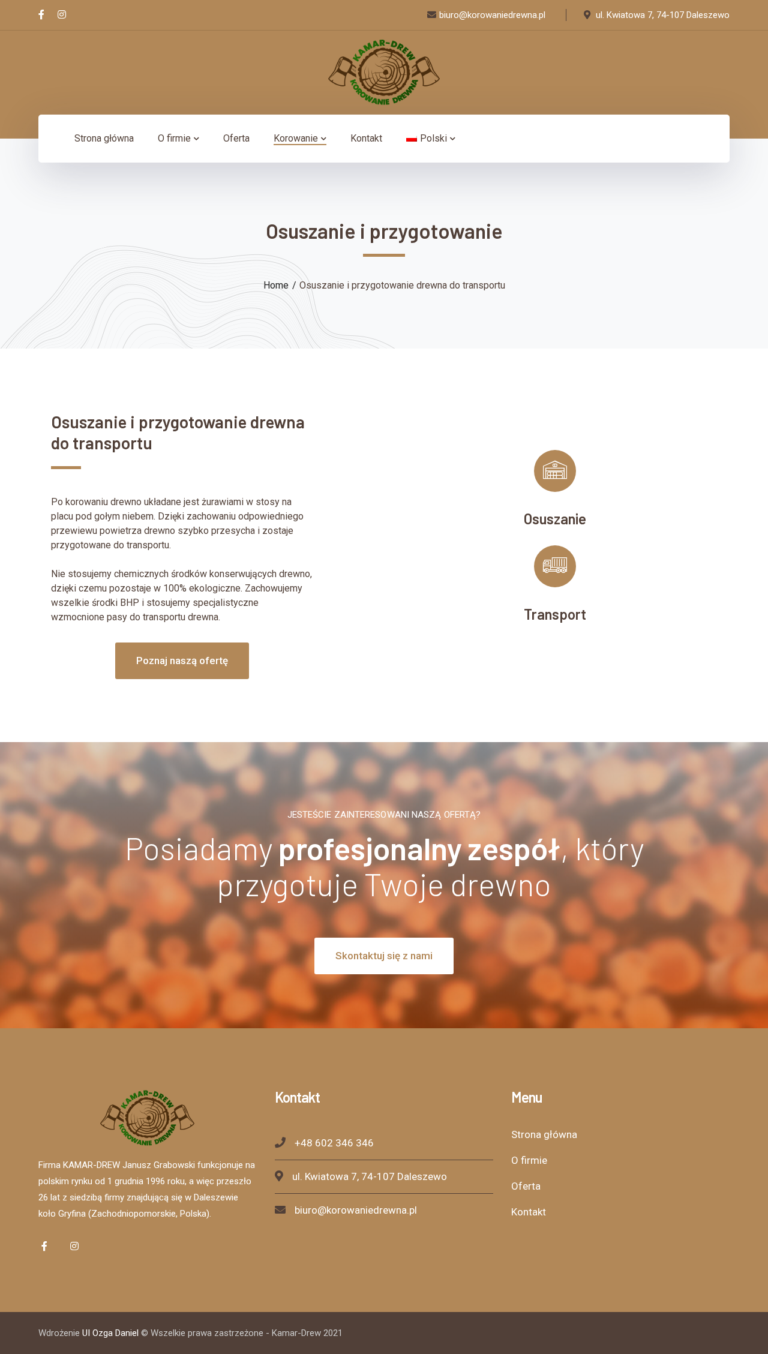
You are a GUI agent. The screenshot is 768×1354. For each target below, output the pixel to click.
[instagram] (74, 1246)
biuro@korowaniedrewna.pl (356, 1210)
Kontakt (528, 1212)
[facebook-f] (44, 1246)
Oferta (526, 1186)
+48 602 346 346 (334, 1143)
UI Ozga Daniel (110, 1333)
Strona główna (544, 1134)
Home (276, 285)
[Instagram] (62, 15)
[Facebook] (41, 15)
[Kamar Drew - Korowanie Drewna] (384, 71)
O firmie (529, 1160)
